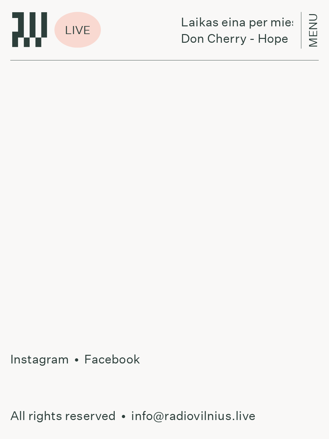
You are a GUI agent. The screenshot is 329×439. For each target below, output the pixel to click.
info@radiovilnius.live (193, 415)
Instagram (39, 359)
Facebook (112, 359)
